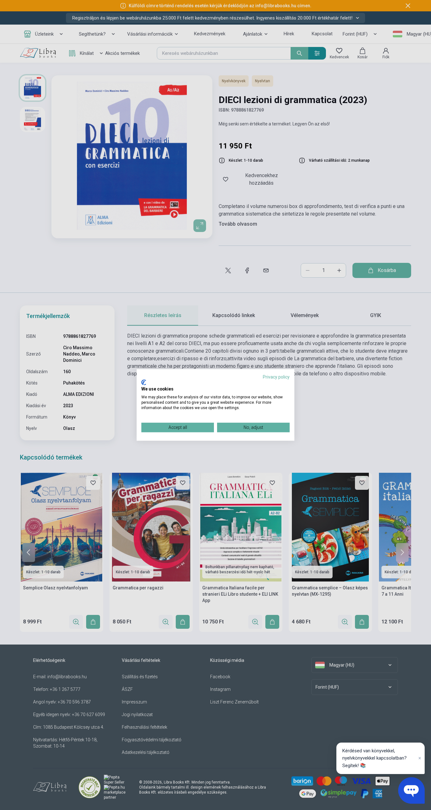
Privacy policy (276, 376)
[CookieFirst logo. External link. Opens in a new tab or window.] (143, 382)
